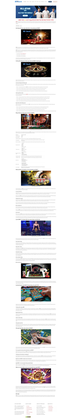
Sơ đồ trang (28, 413)
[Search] (23, 1)
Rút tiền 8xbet (50, 410)
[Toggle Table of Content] (20, 26)
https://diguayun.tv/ (23, 53)
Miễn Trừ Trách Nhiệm (29, 412)
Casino (30, 1)
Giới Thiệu (28, 406)
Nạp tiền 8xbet (50, 409)
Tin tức (46, 1)
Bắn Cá (38, 1)
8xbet (25, 1)
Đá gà (40, 1)
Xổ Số (35, 1)
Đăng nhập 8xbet (50, 407)
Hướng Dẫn (42, 1)
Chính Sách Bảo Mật (29, 409)
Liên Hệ (28, 410)
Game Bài (33, 1)
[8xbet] (18, 2)
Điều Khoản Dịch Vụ (29, 407)
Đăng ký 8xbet (50, 406)
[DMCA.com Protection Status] (28, 416)
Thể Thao (27, 1)
